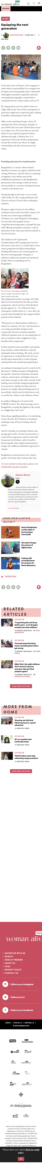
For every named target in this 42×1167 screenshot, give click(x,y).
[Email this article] (18, 48)
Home (5, 19)
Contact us (11, 973)
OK (21, 1159)
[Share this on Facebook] (3, 48)
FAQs (7, 966)
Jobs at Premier (14, 960)
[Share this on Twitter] (8, 48)
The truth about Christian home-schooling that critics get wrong (26, 646)
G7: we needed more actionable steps (23, 740)
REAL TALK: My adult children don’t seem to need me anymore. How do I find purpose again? (27, 668)
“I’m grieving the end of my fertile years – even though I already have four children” (26, 625)
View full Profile (13, 508)
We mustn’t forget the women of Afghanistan (28, 545)
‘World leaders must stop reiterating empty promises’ (26, 756)
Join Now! (5, 8)
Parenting (10, 576)
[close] (40, 43)
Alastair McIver (16, 35)
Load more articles (21, 686)
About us (10, 963)
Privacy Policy (13, 970)
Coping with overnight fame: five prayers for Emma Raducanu (28, 561)
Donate (9, 956)
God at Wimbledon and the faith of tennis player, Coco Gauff (29, 531)
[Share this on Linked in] (13, 48)
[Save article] (39, 48)
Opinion (19, 619)
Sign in (14, 43)
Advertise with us (15, 953)
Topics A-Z (17, 1023)
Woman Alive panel (22, 676)
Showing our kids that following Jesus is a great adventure (25, 722)
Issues (7, 1023)
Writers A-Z (29, 1023)
